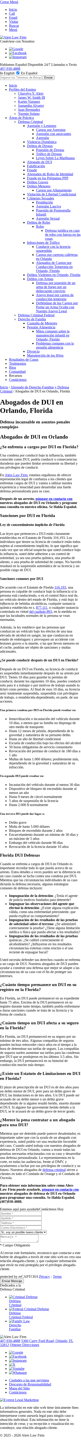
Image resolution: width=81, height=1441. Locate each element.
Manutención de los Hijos (45, 355)
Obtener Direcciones (24, 1345)
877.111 (41, 607)
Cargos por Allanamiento (54, 190)
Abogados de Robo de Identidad (50, 174)
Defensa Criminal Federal (36, 315)
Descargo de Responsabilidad (30, 1384)
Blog (12, 367)
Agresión (42, 138)
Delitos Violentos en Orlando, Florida (53, 275)
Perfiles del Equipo (22, 89)
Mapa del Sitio (19, 1388)
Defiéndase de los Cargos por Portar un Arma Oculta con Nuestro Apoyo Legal (57, 307)
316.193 (60, 587)
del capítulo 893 (40, 611)
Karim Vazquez (29, 101)
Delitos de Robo (38, 222)
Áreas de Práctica (21, 118)
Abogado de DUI (39, 162)
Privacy (44, 1276)
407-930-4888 (10, 69)
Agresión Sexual (48, 218)
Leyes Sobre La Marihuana (55, 158)
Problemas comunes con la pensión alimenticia (55, 345)
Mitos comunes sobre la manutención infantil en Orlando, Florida (53, 335)
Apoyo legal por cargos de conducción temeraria (55, 297)
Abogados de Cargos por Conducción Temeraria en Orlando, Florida (54, 267)
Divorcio (33, 351)
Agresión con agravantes (53, 134)
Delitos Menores (38, 186)
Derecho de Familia (32, 319)
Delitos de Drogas (40, 146)
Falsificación (36, 166)
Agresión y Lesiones (41, 126)
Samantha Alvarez (31, 105)
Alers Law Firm (16, 475)
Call (12, 13)
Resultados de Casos (23, 359)
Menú (13, 30)
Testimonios (17, 363)
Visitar (13, 22)
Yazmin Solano (29, 114)
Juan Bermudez (29, 110)
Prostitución (44, 202)
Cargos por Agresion (50, 130)
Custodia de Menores (42, 323)
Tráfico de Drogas (49, 154)
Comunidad (17, 371)
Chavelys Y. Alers (30, 93)
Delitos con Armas (40, 279)
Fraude (32, 170)
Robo (40, 226)
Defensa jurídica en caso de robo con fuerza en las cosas (63, 234)
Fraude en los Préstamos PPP (47, 178)
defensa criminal (54, 1170)
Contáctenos (18, 380)
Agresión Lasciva (48, 206)
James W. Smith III (31, 97)
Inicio (13, 9)
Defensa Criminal (30, 122)
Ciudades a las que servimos (29, 1380)
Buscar (14, 26)
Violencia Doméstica (41, 142)
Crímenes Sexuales (40, 198)
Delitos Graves (37, 182)
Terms (57, 1276)
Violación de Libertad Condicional (51, 194)
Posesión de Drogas (50, 150)
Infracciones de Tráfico (43, 242)
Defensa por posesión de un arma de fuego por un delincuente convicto (55, 287)
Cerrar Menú (9, 2)
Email (13, 17)
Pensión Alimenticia (41, 327)
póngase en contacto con (54, 499)
